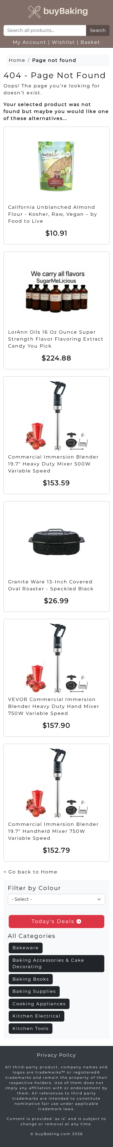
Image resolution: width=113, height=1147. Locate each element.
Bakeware (25, 947)
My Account (29, 42)
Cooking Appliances (39, 1003)
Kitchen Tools (30, 1028)
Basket (90, 42)
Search (98, 30)
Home (17, 60)
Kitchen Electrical (36, 1016)
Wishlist (63, 42)
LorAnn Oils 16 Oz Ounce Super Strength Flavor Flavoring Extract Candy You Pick (56, 339)
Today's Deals (54, 921)
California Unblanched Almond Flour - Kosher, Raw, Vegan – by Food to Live (52, 214)
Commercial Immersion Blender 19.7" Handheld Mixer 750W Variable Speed (53, 831)
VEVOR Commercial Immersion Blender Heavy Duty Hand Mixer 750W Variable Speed (53, 706)
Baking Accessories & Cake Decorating (48, 963)
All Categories (32, 935)
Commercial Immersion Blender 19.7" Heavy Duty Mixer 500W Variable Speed (53, 464)
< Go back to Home (30, 872)
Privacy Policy (56, 1055)
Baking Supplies (34, 991)
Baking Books (30, 979)
